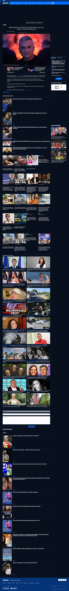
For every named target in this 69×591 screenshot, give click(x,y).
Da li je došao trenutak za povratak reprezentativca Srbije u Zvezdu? (58, 70)
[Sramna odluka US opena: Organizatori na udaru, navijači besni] (7, 554)
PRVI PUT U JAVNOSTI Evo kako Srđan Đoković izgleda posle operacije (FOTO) (30, 113)
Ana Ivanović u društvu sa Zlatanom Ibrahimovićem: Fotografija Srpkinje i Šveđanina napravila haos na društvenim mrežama (31, 535)
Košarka (26, 3)
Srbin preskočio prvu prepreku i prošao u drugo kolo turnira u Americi (30, 464)
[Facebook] (59, 580)
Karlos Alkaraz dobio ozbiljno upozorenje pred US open (26, 520)
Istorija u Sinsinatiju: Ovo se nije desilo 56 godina (25, 562)
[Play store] (6, 588)
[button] (31, 32)
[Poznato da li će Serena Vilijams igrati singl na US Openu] (7, 512)
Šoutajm (33, 3)
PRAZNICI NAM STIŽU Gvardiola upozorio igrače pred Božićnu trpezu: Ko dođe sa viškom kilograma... (58, 137)
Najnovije (17, 3)
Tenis (30, 3)
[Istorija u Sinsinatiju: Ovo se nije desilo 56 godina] (7, 568)
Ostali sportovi (47, 3)
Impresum (64, 586)
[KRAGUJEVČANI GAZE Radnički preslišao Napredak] (10, 69)
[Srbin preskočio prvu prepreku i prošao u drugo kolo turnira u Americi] (7, 469)
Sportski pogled (39, 3)
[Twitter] (63, 580)
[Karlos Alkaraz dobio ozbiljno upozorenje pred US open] (7, 526)
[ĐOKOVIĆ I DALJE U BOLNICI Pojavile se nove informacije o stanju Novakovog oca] (7, 143)
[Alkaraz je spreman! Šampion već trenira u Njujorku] (7, 498)
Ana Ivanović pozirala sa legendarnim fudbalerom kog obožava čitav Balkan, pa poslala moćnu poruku (31, 478)
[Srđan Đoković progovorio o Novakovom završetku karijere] (7, 104)
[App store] (13, 588)
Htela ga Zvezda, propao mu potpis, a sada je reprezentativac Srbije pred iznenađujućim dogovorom (58, 62)
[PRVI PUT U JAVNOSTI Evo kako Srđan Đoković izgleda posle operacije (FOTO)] (7, 119)
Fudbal (21, 3)
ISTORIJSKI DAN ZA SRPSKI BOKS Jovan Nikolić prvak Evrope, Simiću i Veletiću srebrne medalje (40, 69)
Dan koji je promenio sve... (56, 75)
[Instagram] (61, 580)
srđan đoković (6, 92)
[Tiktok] (65, 580)
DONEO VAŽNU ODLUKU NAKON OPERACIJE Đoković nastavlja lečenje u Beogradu (30, 128)
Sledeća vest (42, 72)
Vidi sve (58, 78)
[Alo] (4, 0)
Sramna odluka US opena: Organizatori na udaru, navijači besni (28, 548)
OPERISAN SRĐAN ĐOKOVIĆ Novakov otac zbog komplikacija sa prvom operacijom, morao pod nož (30, 148)
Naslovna (13, 3)
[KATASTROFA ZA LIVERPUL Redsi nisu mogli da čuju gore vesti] (58, 143)
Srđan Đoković (20, 75)
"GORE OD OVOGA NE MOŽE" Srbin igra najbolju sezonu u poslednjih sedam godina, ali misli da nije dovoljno (58, 161)
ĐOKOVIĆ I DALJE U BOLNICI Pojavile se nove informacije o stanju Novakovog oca (31, 142)
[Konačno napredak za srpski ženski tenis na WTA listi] (7, 441)
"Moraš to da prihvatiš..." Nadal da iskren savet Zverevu (26, 449)
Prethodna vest (10, 72)
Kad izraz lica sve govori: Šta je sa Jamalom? (58, 66)
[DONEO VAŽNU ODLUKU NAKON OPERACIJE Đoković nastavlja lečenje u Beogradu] (7, 133)
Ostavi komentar (32, 426)
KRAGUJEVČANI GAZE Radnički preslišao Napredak (19, 68)
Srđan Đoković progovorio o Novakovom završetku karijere (27, 98)
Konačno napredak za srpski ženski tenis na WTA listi (26, 435)
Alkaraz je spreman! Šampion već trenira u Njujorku (25, 492)
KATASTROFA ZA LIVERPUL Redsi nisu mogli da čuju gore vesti (58, 149)
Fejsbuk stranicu (28, 89)
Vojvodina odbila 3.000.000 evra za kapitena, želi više (58, 73)
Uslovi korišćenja (53, 586)
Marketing (59, 586)
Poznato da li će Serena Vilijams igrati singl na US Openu (26, 506)
